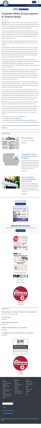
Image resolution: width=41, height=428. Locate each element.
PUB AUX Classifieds (27, 138)
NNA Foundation (29, 389)
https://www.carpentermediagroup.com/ (12, 118)
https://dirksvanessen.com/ (32, 122)
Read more (23, 142)
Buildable (2, 420)
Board (27, 394)
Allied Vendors (16, 383)
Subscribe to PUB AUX (20, 282)
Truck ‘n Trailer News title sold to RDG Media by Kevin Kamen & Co (28, 179)
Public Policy (5, 381)
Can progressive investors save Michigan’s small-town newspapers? (29, 156)
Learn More (20, 304)
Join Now (4, 388)
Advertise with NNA (20, 201)
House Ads (16, 388)
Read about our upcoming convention (9, 313)
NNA (27, 388)
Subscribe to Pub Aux (6, 395)
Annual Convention (29, 381)
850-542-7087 (11, 410)
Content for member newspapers (18, 385)
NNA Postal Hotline (6, 391)
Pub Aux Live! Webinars (18, 393)
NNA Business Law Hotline (7, 389)
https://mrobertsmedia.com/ (29, 120)
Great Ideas (16, 387)
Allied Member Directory (20, 226)
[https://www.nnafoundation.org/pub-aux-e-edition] (20, 261)
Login (34, 2)
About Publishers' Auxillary (7, 394)
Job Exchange (16, 390)
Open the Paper (20, 279)
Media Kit (4, 397)
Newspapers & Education (18, 391)
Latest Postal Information (7, 383)
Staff (27, 392)
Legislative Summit (29, 384)
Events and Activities (6, 386)
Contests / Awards (29, 383)
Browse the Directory (21, 230)
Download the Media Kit (20, 203)
